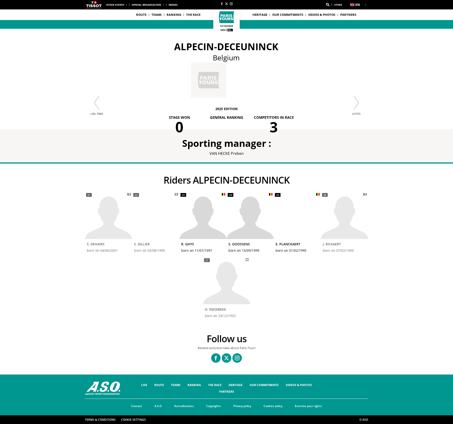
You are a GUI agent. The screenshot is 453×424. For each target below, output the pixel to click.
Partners (348, 14)
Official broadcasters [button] (146, 4)
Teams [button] (156, 14)
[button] (328, 4)
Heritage (259, 14)
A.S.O (158, 406)
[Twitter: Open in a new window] (226, 3)
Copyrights (213, 406)
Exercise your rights (308, 406)
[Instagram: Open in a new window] (231, 3)
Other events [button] (115, 4)
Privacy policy (242, 406)
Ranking (174, 14)
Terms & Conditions (100, 420)
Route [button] (141, 14)
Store (338, 4)
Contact (136, 406)
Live (144, 385)
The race (215, 385)
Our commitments (287, 14)
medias (173, 4)
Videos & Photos (321, 14)
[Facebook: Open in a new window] (221, 3)
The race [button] (193, 14)
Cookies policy (273, 406)
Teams (175, 385)
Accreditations (184, 406)
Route (159, 385)
